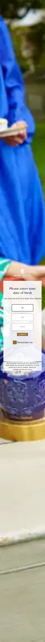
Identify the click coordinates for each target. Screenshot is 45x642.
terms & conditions (25, 365)
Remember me (25, 342)
